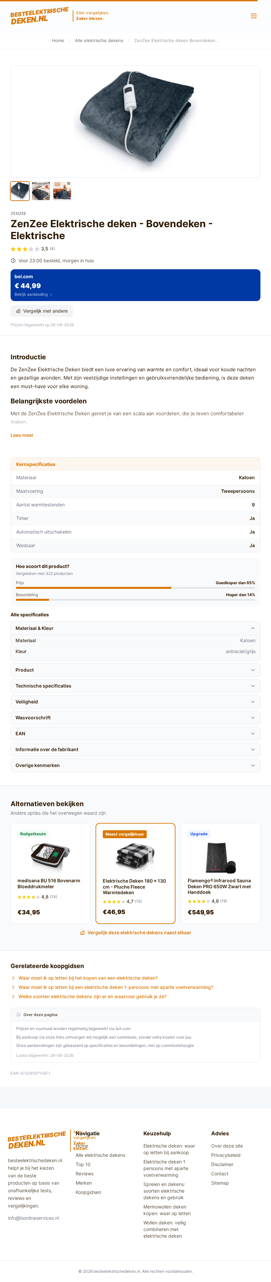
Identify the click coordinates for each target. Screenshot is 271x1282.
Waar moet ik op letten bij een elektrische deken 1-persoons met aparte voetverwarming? (116, 987)
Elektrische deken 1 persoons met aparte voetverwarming (165, 1168)
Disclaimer (222, 1164)
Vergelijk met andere (45, 311)
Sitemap (220, 1183)
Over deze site (227, 1146)
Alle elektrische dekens (99, 40)
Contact (219, 1173)
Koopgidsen (88, 1192)
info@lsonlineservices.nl (33, 1218)
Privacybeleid (226, 1155)
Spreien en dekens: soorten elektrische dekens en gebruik (164, 1190)
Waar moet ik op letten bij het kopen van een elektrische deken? (88, 978)
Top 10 (83, 1164)
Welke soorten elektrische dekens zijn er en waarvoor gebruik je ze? (93, 996)
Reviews (85, 1173)
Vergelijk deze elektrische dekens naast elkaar (139, 932)
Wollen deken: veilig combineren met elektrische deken (164, 1229)
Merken (84, 1183)
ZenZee (18, 213)
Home (58, 40)
